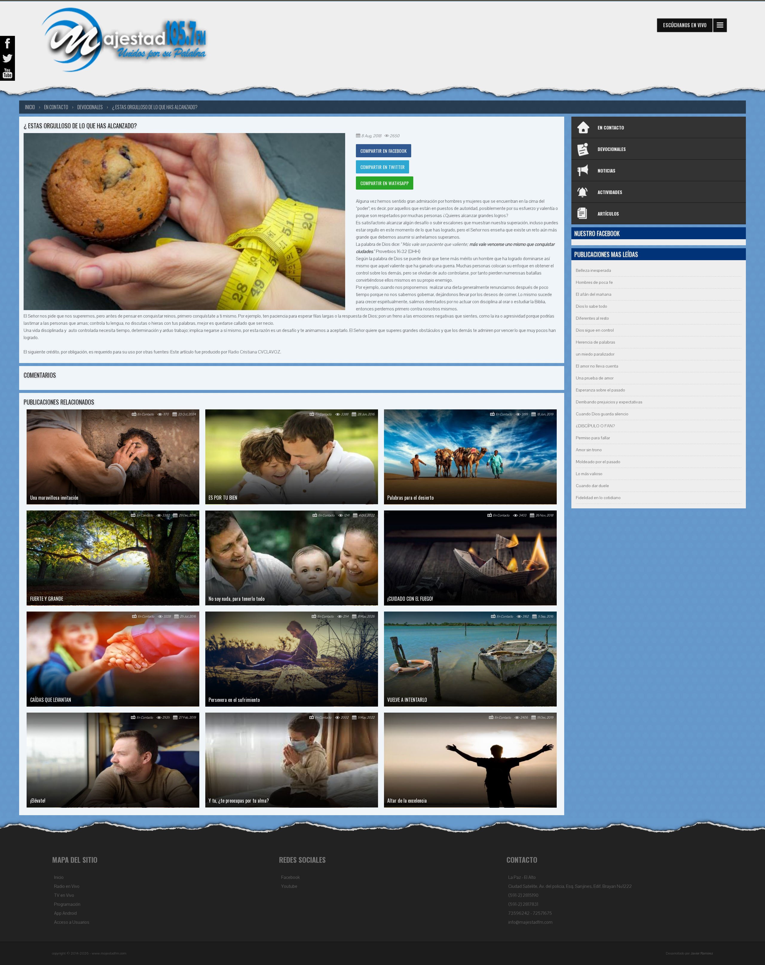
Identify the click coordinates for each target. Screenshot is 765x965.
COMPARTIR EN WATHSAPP (384, 183)
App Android (65, 913)
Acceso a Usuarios (71, 922)
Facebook (290, 877)
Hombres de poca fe (594, 282)
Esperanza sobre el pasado (600, 390)
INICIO (30, 107)
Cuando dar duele (592, 486)
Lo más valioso (589, 474)
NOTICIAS (606, 170)
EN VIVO (684, 25)
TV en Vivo (64, 895)
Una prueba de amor (594, 378)
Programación (67, 904)
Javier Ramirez (702, 953)
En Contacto (56, 107)
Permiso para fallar (593, 438)
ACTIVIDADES (610, 192)
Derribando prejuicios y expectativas (609, 402)
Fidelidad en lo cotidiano (598, 498)
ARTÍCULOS (608, 213)
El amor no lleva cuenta (597, 366)
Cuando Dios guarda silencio (602, 414)
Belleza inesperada (593, 270)
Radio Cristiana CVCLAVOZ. (254, 352)
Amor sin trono (589, 450)
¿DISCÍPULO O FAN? (595, 426)
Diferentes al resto (592, 318)
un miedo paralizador (595, 354)
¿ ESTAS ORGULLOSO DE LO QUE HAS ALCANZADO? (155, 107)
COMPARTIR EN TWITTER (382, 166)
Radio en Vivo (66, 886)
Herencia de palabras (595, 342)
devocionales (90, 107)
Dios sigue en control (595, 330)
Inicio (59, 877)
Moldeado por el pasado (598, 462)
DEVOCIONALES (612, 149)
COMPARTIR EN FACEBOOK (383, 150)
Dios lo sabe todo (591, 306)
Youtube (289, 886)
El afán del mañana (593, 294)
